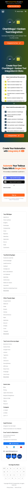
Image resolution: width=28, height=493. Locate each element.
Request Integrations (8, 395)
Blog (4, 387)
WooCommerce (7, 314)
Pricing (5, 390)
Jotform (5, 352)
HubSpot (5, 266)
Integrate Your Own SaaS (9, 426)
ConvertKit (6, 285)
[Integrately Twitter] (6, 447)
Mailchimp (5, 277)
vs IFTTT (5, 415)
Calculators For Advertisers (10, 439)
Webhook (5, 303)
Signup (5, 401)
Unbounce (6, 360)
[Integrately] (2, 11)
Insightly (5, 222)
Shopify (5, 309)
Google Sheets (7, 301)
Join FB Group (14, 443)
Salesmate (6, 239)
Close (4, 231)
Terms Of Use (17, 487)
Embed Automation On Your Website (12, 428)
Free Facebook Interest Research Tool (9, 436)
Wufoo (5, 358)
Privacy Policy (10, 487)
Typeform (5, 355)
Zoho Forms (6, 374)
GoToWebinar (6, 274)
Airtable (5, 325)
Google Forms (6, 349)
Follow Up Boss (7, 220)
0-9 (4, 468)
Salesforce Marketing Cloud (10, 288)
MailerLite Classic (7, 282)
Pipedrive (5, 233)
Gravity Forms (6, 347)
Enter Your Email (6, 187)
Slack (4, 317)
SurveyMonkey (7, 363)
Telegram (5, 331)
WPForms (5, 366)
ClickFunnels (6, 280)
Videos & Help (6, 398)
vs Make (5, 413)
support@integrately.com (12, 451)
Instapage (5, 371)
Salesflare (5, 236)
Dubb (4, 244)
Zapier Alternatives (8, 392)
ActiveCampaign (7, 260)
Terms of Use (16, 199)
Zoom (4, 328)
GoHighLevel (6, 269)
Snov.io (5, 242)
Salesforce (6, 217)
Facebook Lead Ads (8, 258)
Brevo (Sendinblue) (8, 271)
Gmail (4, 306)
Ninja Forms (6, 369)
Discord (5, 323)
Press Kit (5, 403)
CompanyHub (6, 228)
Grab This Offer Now (14, 6)
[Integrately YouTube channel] (21, 447)
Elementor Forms (7, 344)
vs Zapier (5, 410)
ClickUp (5, 312)
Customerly (6, 247)
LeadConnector (7, 263)
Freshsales (6, 225)
